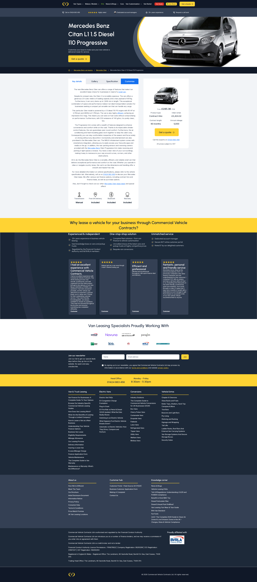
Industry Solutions (137, 397)
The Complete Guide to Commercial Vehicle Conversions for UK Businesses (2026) (143, 403)
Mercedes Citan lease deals (114, 184)
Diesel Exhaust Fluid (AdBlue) (162, 504)
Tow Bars (165, 410)
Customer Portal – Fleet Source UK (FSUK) (126, 486)
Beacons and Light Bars (170, 413)
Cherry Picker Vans (138, 412)
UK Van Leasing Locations (78, 514)
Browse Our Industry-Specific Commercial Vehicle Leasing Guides (79, 405)
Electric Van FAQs (106, 397)
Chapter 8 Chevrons (169, 397)
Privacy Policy (73, 502)
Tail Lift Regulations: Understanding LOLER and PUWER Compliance (169, 493)
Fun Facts (154, 514)
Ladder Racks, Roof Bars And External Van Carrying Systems (173, 430)
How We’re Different (76, 486)
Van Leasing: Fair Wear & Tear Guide (165, 507)
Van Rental (147, 4)
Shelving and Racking (170, 419)
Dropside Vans (136, 418)
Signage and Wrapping (170, 422)
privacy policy (163, 368)
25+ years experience (156, 12)
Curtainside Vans (137, 415)
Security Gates (167, 440)
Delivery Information (76, 445)
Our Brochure (73, 492)
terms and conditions (140, 368)
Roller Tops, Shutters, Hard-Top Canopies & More (174, 405)
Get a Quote (186, 4)
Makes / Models (91, 4)
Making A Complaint (117, 492)
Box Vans (134, 409)
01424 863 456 (109, 174)
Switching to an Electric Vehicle (111, 418)
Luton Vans (135, 425)
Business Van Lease (75, 432)
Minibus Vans (135, 441)
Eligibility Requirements (77, 435)
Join (185, 357)
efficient (120, 113)
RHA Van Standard (158, 511)
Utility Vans (135, 434)
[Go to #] (182, 12)
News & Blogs (111, 4)
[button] (82, 4)
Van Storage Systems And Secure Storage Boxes (174, 435)
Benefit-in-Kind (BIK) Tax (160, 498)
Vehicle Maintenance (76, 457)
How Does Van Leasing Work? (79, 412)
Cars (122, 4)
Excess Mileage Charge (77, 451)
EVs (102, 4)
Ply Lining (165, 416)
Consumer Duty (74, 505)
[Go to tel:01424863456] (73, 12)
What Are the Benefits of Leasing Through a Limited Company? (80, 416)
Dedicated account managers (127, 12)
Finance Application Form (77, 454)
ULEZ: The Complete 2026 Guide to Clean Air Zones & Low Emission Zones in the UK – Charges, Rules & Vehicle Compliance (168, 519)
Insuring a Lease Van (76, 448)
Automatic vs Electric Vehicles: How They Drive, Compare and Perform (112, 429)
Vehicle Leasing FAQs (159, 489)
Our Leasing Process (76, 441)
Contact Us (114, 495)
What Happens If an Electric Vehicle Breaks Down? (112, 422)
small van (122, 92)
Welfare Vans (136, 438)
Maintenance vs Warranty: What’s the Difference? (80, 467)
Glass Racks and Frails (170, 401)
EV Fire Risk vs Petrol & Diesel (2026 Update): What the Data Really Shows (110, 412)
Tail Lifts (165, 425)
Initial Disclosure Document (78, 495)
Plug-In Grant (104, 406)
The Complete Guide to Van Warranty (78, 462)
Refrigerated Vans (137, 428)
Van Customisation (133, 4)
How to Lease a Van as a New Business (79, 421)
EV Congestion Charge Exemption (108, 402)
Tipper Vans (135, 431)
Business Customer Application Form (124, 489)
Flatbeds (134, 422)
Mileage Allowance (75, 438)
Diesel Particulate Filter (160, 501)
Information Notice (75, 499)
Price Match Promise (76, 511)
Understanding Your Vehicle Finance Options (78, 427)
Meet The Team (74, 489)
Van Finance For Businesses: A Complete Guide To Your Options (80, 398)
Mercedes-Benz (94, 148)
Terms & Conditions (75, 508)
